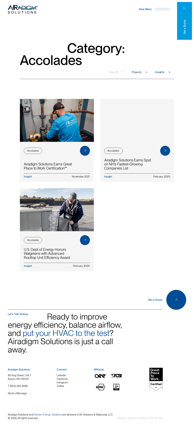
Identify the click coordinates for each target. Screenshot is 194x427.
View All (113, 72)
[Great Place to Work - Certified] (156, 379)
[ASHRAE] (100, 390)
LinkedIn (61, 375)
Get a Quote (184, 27)
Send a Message (17, 393)
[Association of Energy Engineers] (100, 378)
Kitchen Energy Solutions (48, 414)
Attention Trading (137, 418)
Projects (137, 72)
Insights (159, 72)
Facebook (62, 378)
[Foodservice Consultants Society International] (116, 379)
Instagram (62, 382)
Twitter (60, 386)
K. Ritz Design (155, 418)
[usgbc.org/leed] (116, 390)
